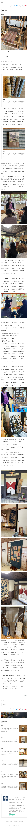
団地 (2, 748)
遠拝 (2, 760)
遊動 (2, 725)
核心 (2, 737)
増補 (2, 783)
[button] (2, 1)
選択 (2, 771)
